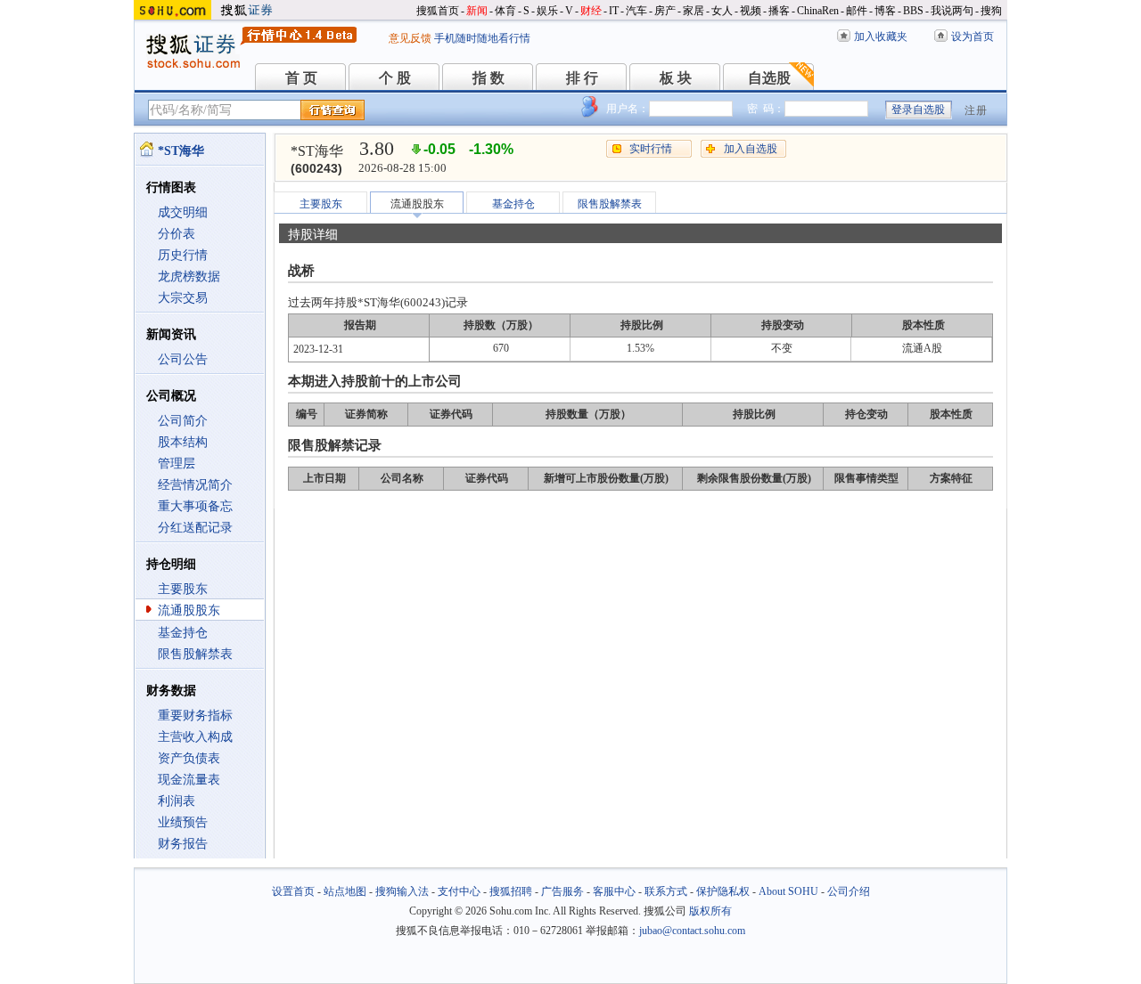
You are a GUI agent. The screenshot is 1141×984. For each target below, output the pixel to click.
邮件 (856, 10)
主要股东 (183, 589)
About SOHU (788, 891)
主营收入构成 (195, 737)
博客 (885, 10)
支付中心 (459, 891)
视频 (750, 10)
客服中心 (614, 891)
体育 (505, 10)
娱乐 (547, 10)
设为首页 (972, 36)
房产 (665, 10)
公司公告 (183, 359)
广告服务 (562, 891)
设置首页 (293, 891)
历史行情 (183, 255)
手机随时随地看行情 (482, 38)
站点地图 (345, 891)
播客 (779, 10)
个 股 (395, 77)
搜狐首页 (437, 10)
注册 (976, 110)
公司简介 (183, 420)
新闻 (477, 10)
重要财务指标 (195, 715)
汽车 (636, 10)
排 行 (582, 77)
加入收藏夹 (880, 36)
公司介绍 (848, 891)
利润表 (176, 801)
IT (614, 10)
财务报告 (183, 843)
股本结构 (183, 442)
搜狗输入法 (402, 891)
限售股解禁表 (195, 654)
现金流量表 (189, 779)
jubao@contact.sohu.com (692, 930)
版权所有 (710, 911)
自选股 (769, 77)
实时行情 (650, 148)
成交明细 (183, 212)
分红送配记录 (195, 527)
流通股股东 (189, 610)
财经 (591, 10)
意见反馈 (410, 38)
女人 (722, 10)
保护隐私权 (723, 891)
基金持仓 (183, 632)
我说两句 (952, 10)
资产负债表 (189, 758)
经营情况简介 (195, 485)
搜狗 (991, 10)
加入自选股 (750, 148)
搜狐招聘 (510, 891)
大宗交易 (183, 298)
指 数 (488, 77)
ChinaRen (818, 10)
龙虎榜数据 (189, 276)
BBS (913, 10)
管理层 (176, 463)
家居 (693, 10)
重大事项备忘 (195, 506)
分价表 (176, 233)
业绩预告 (183, 822)
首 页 (301, 77)
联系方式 (665, 891)
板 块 (676, 77)
